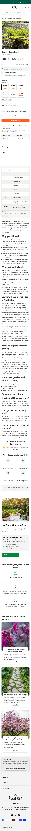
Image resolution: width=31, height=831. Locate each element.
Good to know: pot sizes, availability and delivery (14, 111)
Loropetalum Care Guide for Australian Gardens (15, 651)
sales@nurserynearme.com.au (15, 768)
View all (4, 619)
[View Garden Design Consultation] (15, 509)
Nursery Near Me (8, 827)
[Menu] (3, 7)
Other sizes (9, 105)
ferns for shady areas (22, 384)
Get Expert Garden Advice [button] (10, 555)
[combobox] (15, 12)
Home (3, 18)
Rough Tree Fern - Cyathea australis (13, 18)
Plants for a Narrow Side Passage (15, 695)
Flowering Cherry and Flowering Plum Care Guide (15, 739)
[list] (15, 35)
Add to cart (16, 120)
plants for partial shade (20, 390)
